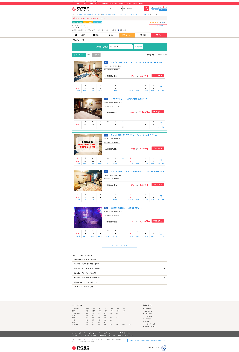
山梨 (111, 313)
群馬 (124, 311)
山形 (118, 308)
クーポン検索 (113, 3)
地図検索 (129, 3)
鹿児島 (123, 324)
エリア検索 (76, 3)
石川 (99, 313)
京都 (99, 317)
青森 (94, 308)
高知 (105, 322)
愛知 (87, 315)
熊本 (105, 324)
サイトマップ (103, 333)
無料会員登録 (155, 9)
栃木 (118, 311)
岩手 (100, 308)
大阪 (87, 317)
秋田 (112, 308)
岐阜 (99, 315)
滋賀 (105, 317)
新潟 (87, 313)
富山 (93, 313)
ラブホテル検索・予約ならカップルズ (83, 14)
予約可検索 (122, 3)
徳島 (87, 322)
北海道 (87, 308)
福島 (124, 308)
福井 (105, 313)
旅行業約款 (112, 335)
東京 (87, 311)
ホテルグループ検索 (138, 3)
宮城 (106, 308)
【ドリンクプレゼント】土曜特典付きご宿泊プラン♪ (128, 99)
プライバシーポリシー (125, 333)
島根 (105, 320)
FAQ (85, 333)
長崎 (99, 324)
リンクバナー (113, 333)
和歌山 (117, 317)
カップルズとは (77, 333)
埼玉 (100, 311)
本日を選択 (138, 46)
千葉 (106, 311)
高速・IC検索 (105, 3)
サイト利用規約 (84, 335)
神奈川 (93, 311)
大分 (93, 324)
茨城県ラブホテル (117, 14)
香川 (93, 322)
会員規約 (93, 335)
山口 (111, 320)
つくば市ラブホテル (129, 14)
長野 (117, 313)
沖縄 (130, 324)
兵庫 (93, 317)
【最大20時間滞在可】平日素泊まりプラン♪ (125, 208)
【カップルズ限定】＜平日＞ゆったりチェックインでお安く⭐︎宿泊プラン (136, 171)
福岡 (87, 324)
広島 (93, 320)
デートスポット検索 (95, 3)
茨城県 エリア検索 (106, 14)
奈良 (111, 317)
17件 (163, 22)
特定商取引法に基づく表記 (125, 335)
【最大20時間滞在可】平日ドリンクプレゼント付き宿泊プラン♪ (133, 135)
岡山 (87, 320)
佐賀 (111, 324)
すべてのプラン (79, 55)
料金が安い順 (162, 55)
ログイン (163, 9)
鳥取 (99, 320)
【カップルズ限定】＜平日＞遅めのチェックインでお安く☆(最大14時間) (136, 62)
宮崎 (117, 324)
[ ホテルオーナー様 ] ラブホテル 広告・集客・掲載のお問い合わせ (147, 340)
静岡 (93, 315)
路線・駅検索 (84, 3)
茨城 (112, 311)
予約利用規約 (103, 335)
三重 (105, 315)
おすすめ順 (150, 55)
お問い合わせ (92, 333)
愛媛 (99, 322)
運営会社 (75, 335)
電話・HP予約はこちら (119, 245)
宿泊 (88, 55)
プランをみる (157, 75)
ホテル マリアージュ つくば (143, 14)
